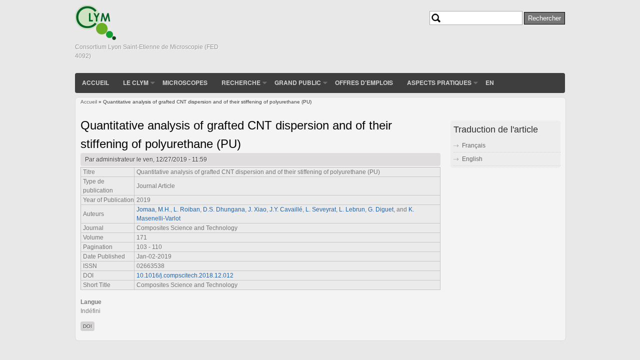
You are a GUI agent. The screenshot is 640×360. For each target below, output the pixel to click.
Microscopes (185, 82)
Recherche (241, 82)
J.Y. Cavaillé (286, 209)
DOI (87, 326)
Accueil (95, 82)
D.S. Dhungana (224, 209)
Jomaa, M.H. (153, 209)
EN (490, 82)
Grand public (297, 82)
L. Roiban (187, 209)
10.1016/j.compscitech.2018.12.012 (185, 275)
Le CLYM (135, 82)
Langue (91, 302)
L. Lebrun (352, 209)
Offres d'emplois (364, 82)
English (472, 159)
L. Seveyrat (321, 209)
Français (474, 145)
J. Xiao (257, 209)
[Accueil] (95, 38)
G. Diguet (381, 209)
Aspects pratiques (439, 82)
